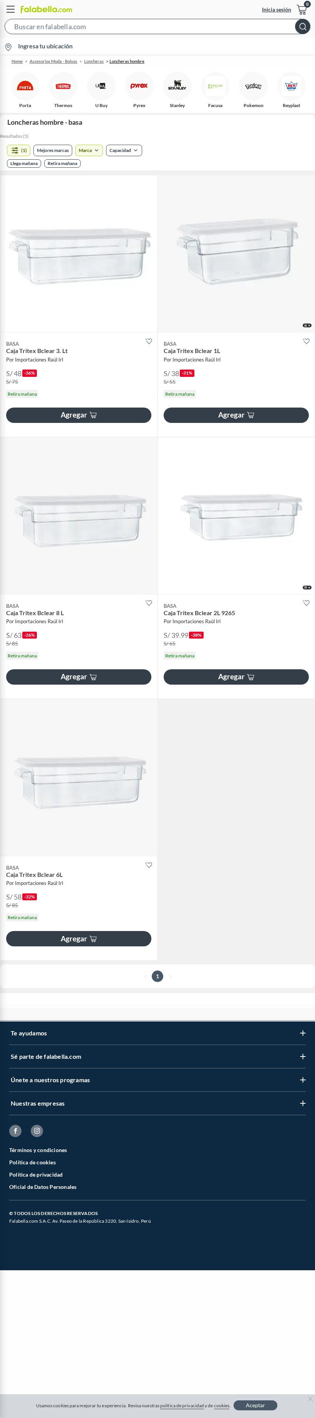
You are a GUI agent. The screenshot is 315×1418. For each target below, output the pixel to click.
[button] (157, 28)
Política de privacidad (36, 1174)
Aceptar (255, 1405)
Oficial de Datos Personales (42, 1187)
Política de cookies (32, 1162)
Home (17, 61)
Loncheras (94, 61)
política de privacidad (182, 1405)
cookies (222, 1405)
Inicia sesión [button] (276, 9)
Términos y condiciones (38, 1150)
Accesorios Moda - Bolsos (53, 61)
